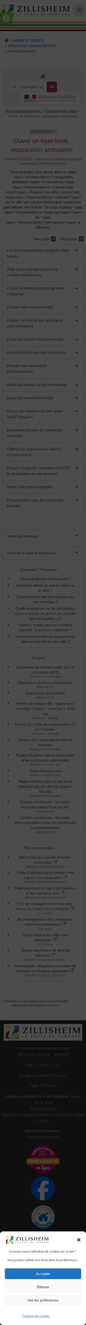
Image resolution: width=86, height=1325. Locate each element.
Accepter (43, 1274)
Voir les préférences (43, 1300)
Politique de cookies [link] (36, 1316)
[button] (78, 1239)
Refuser (43, 1287)
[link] (27, 1239)
